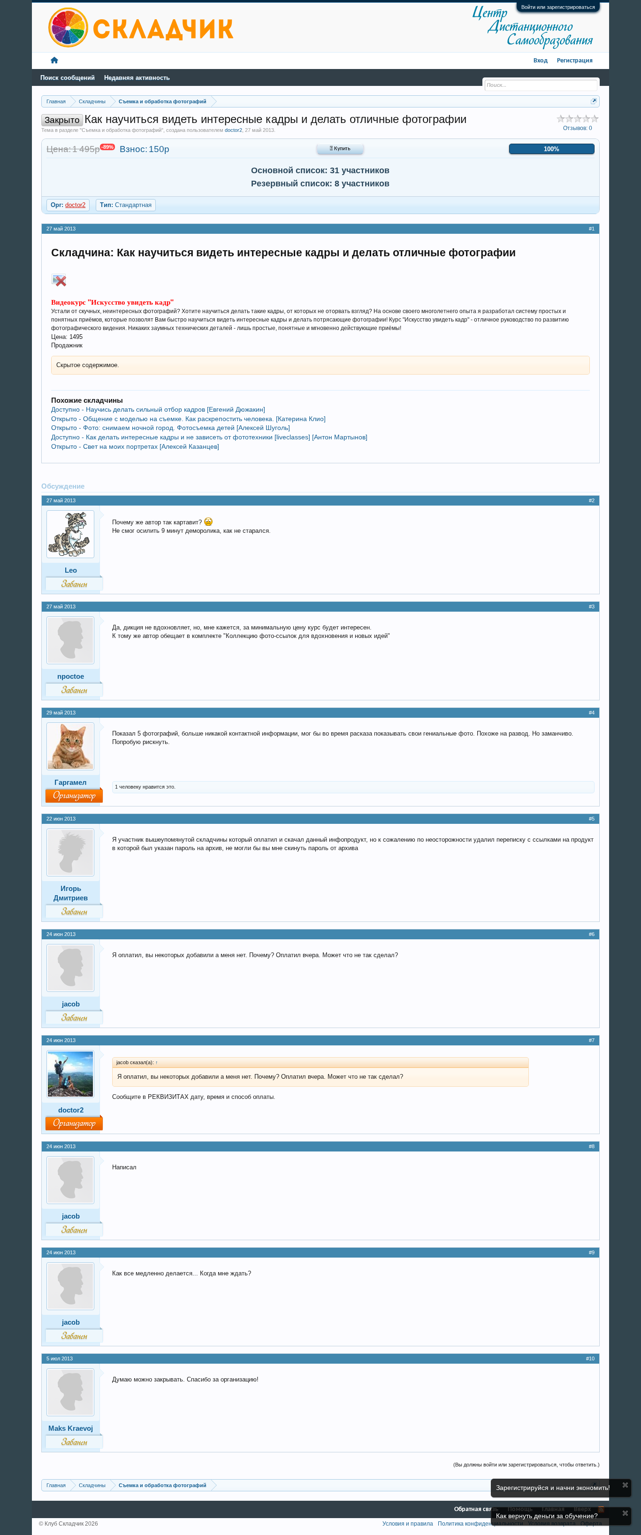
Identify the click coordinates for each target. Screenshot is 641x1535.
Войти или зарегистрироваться (558, 7)
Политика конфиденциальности (480, 1523)
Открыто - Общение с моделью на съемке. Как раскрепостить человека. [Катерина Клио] (188, 418)
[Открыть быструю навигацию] (594, 101)
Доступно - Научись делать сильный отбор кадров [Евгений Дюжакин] (158, 409)
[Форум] (54, 61)
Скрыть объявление (625, 1485)
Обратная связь (476, 1509)
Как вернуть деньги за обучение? (547, 1516)
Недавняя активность (137, 77)
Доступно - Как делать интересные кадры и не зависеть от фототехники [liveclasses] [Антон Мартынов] (209, 437)
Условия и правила (407, 1523)
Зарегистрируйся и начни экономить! (553, 1487)
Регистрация (575, 60)
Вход (541, 60)
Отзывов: (577, 128)
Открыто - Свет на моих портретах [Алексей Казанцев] (135, 446)
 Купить (340, 149)
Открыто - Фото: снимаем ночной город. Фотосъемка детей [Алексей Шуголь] (170, 427)
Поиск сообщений (67, 77)
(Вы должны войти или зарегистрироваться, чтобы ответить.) (526, 1464)
